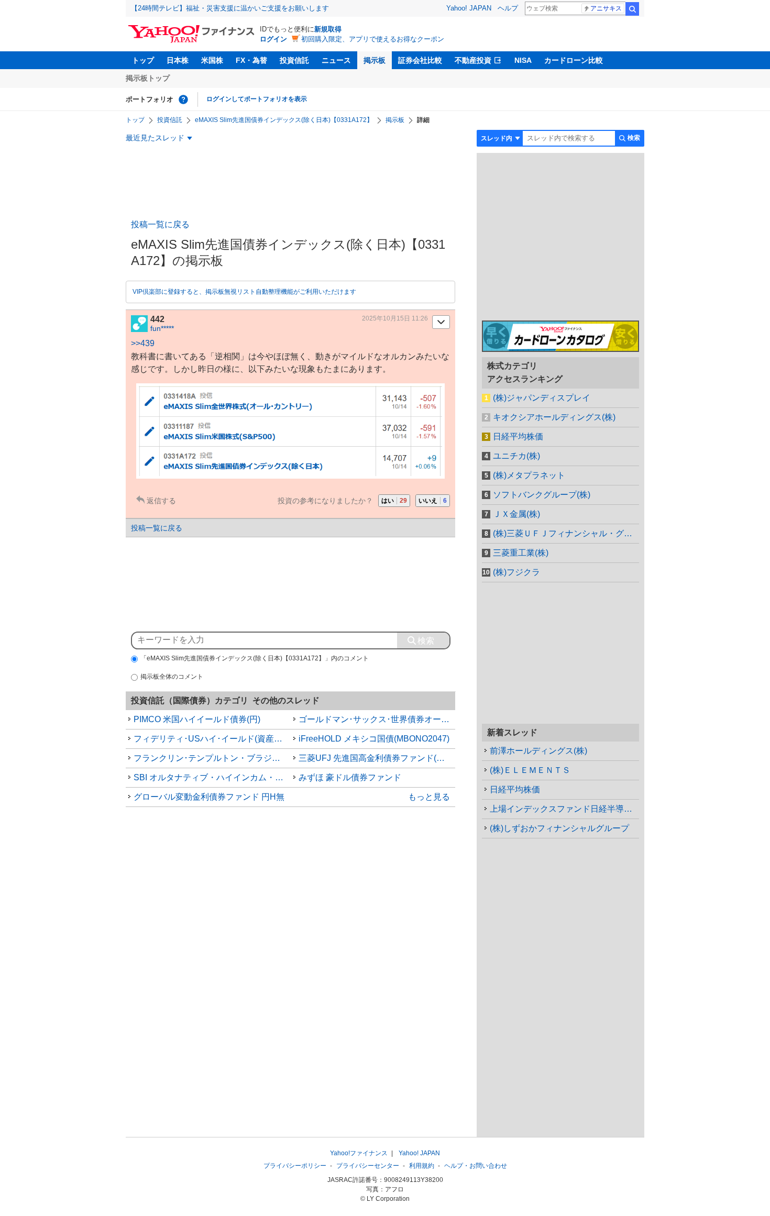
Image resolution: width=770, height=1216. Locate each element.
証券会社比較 (420, 60)
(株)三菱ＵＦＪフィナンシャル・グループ (566, 533)
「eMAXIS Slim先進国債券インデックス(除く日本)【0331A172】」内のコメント (254, 658)
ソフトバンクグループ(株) (541, 494)
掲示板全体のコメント (171, 676)
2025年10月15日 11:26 (395, 318)
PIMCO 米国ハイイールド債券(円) (197, 719)
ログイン (273, 39)
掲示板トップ (148, 78)
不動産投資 (473, 60)
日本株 (178, 60)
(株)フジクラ (516, 572)
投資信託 (294, 60)
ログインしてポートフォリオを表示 (256, 99)
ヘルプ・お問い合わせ (475, 1165)
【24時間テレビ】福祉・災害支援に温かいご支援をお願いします (230, 8)
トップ (143, 60)
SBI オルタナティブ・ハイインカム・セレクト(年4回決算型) (212, 777)
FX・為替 (251, 60)
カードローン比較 (573, 60)
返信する (161, 500)
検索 (632, 9)
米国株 (212, 60)
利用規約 (421, 1165)
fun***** (162, 328)
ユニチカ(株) (516, 455)
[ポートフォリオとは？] (183, 99)
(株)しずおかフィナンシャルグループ (559, 828)
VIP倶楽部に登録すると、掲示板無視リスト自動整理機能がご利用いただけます (244, 291)
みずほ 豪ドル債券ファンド (350, 777)
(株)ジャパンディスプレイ (541, 397)
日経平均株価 (518, 436)
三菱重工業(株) (520, 552)
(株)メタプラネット (529, 475)
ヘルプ (508, 8)
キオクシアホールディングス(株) (554, 417)
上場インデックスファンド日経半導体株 (564, 808)
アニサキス (606, 8)
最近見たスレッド (155, 138)
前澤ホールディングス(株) (538, 750)
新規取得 (328, 29)
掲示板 (375, 60)
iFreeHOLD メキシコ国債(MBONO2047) (374, 738)
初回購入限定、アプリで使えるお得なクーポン (372, 39)
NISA (523, 60)
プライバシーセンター (367, 1165)
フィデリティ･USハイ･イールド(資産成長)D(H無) (212, 738)
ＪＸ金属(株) (516, 514)
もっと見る (429, 796)
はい (394, 500)
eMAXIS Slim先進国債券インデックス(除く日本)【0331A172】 (284, 120)
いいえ (433, 500)
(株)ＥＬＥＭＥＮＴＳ (530, 770)
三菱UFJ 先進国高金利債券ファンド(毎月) (377, 758)
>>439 (143, 343)
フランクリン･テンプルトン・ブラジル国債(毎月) (212, 758)
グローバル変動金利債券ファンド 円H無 (209, 796)
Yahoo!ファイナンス (359, 1153)
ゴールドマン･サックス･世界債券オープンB (377, 719)
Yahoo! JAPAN (468, 8)
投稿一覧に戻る (160, 224)
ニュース (336, 60)
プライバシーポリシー (294, 1165)
